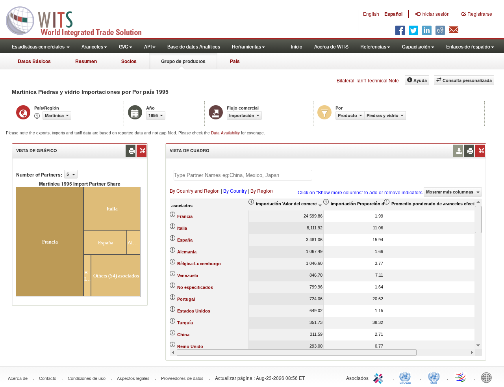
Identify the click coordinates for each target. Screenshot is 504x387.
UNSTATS (434, 377)
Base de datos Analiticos (193, 46)
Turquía (185, 322)
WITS (79, 19)
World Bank (488, 377)
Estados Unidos (193, 311)
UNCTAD (407, 377)
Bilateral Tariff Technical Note (368, 80)
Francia (185, 216)
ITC (379, 377)
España (185, 240)
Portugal (186, 299)
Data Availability (226, 133)
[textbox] (243, 175)
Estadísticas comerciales (39, 46)
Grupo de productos (183, 61)
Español (393, 13)
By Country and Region (195, 190)
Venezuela (187, 275)
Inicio (296, 46)
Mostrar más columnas (450, 192)
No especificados (195, 287)
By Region (261, 190)
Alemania (186, 251)
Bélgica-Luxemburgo (199, 263)
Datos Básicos (34, 61)
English (371, 13)
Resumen (86, 61)
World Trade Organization (461, 377)
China (183, 334)
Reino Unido (190, 346)
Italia (182, 228)
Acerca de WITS (331, 46)
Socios (129, 61)
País (235, 61)
